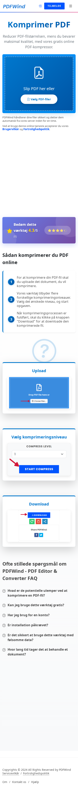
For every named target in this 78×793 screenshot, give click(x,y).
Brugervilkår (10, 129)
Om (4, 782)
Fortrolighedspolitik (36, 129)
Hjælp (35, 782)
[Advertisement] (39, 173)
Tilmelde (54, 6)
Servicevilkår (10, 773)
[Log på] (40, 5)
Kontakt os (19, 782)
